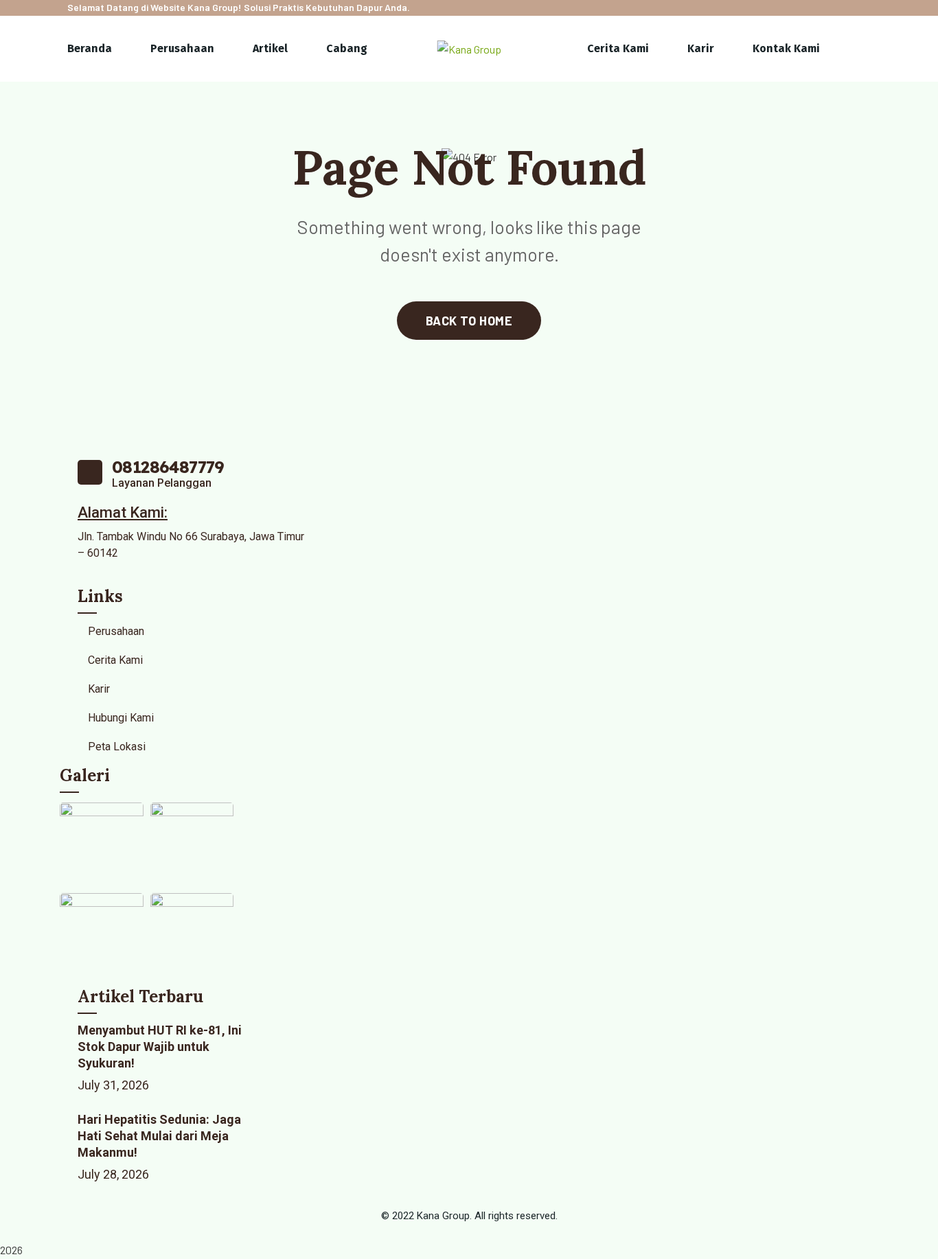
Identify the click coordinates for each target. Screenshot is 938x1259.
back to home (469, 320)
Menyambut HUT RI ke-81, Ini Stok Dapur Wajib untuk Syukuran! (160, 1046)
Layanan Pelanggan (161, 482)
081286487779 (168, 467)
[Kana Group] (469, 48)
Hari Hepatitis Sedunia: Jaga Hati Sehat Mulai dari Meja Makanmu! (159, 1135)
